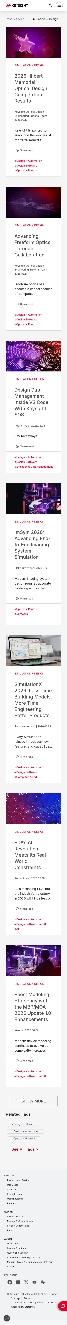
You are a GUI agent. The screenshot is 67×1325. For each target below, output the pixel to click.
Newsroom (13, 1243)
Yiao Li (18, 1030)
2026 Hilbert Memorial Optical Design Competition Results (30, 88)
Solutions (12, 1189)
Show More (33, 1101)
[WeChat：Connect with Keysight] (42, 1282)
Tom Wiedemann (24, 726)
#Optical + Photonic (26, 170)
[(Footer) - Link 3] (26, 1282)
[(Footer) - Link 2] (18, 1282)
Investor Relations (16, 1248)
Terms (27, 1298)
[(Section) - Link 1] (33, 42)
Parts (10, 1230)
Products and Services (19, 1180)
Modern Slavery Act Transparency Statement (30, 1262)
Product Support (15, 1216)
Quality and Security (17, 1252)
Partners (11, 1203)
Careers (11, 1266)
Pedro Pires (21, 425)
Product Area (15, 19)
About (8, 1239)
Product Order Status (18, 1225)
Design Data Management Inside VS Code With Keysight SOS (31, 402)
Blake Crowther (24, 568)
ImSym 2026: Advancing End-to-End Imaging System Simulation (32, 544)
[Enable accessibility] (7, 1318)
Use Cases (12, 1185)
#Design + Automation (28, 160)
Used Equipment (15, 1198)
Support (9, 1212)
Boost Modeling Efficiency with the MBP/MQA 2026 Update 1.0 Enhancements (32, 1007)
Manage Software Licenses (21, 1221)
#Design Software (25, 165)
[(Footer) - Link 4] (34, 1282)
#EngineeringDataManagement (33, 466)
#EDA (42, 924)
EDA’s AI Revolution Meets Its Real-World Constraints (31, 855)
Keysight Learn (15, 1194)
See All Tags (23, 1149)
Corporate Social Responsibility (23, 1257)
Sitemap (15, 1298)
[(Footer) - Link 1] (10, 1282)
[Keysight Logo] (18, 5)
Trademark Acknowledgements (27, 1302)
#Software (21, 613)
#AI (16, 929)
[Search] (50, 6)
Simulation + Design (29, 65)
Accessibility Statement (23, 1306)
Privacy (54, 1294)
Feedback (53, 1302)
